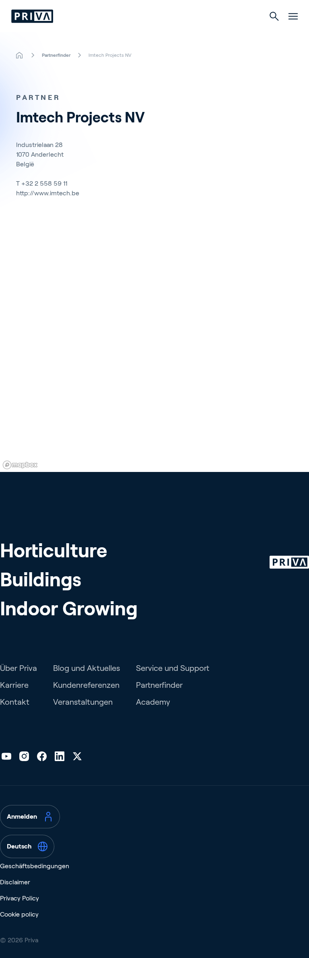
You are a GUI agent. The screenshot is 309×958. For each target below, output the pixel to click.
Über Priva (18, 668)
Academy (153, 701)
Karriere (14, 685)
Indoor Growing (69, 608)
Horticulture (53, 550)
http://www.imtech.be (47, 193)
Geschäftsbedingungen (34, 866)
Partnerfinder (159, 685)
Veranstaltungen (83, 701)
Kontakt (14, 701)
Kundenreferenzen (86, 685)
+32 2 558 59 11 (44, 183)
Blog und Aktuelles (86, 668)
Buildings (40, 579)
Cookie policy (19, 914)
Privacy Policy (19, 898)
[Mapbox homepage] (20, 465)
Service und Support (172, 668)
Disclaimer (15, 882)
